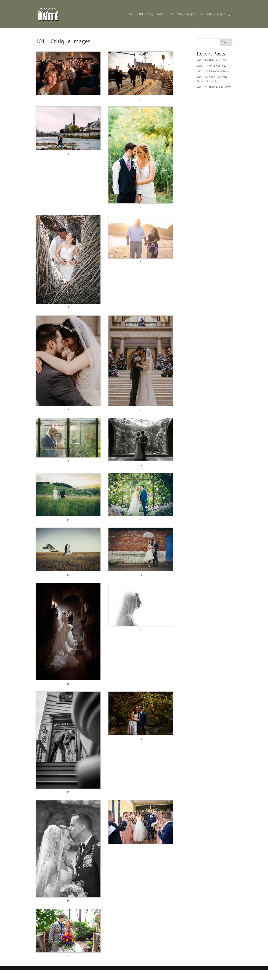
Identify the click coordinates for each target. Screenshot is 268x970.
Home (130, 14)
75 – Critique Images (212, 14)
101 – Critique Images (152, 14)
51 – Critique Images (182, 14)
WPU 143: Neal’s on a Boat (213, 71)
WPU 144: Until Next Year (212, 65)
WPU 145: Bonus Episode (212, 60)
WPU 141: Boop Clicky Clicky (214, 87)
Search (226, 42)
